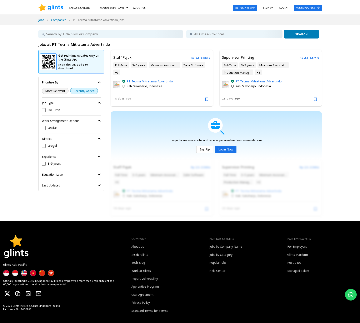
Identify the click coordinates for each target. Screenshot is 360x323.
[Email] (38, 293)
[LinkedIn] (28, 293)
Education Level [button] (52, 174)
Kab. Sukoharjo (137, 86)
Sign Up (205, 149)
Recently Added (84, 91)
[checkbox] (71, 110)
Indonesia (155, 86)
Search (301, 34)
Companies (58, 20)
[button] (123, 81)
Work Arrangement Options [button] (60, 121)
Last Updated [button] (51, 185)
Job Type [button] (48, 103)
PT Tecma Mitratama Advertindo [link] (150, 81)
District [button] (47, 139)
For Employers (305, 7)
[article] (162, 78)
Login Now (225, 149)
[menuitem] (114, 7)
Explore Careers (79, 8)
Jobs (41, 20)
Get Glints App (245, 7)
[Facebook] (18, 293)
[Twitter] (7, 293)
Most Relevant (55, 91)
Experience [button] (49, 157)
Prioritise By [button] (50, 82)
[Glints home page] (50, 7)
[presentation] (50, 7)
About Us (139, 8)
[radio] (55, 91)
